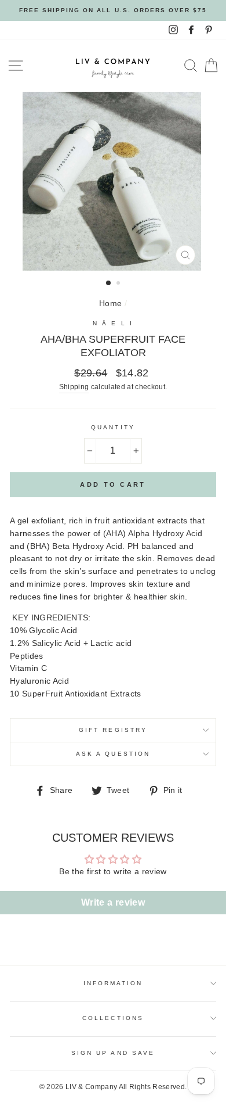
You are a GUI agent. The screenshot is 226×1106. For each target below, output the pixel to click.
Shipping (74, 386)
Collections (113, 1018)
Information (113, 983)
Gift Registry (113, 730)
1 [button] (109, 283)
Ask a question (113, 754)
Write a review (113, 902)
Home (110, 303)
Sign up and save (113, 1053)
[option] (113, 10)
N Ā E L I (113, 323)
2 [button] (119, 284)
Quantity (112, 427)
